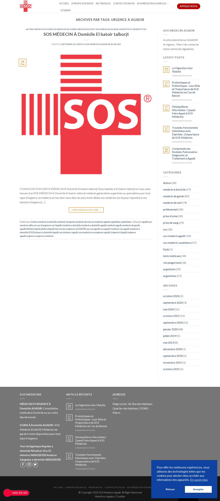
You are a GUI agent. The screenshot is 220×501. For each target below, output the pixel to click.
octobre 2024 (171, 296)
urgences (30, 236)
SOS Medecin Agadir (110, 492)
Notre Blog (103, 3)
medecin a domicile (71, 225)
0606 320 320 (19, 492)
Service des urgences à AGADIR (70, 229)
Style (166, 249)
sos (88, 229)
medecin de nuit (86, 29)
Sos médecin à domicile (151, 3)
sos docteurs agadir (68, 232)
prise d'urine (170, 216)
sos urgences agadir (100, 232)
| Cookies (120, 496)
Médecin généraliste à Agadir (40, 229)
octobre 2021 (171, 315)
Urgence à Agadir (119, 232)
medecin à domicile (45, 29)
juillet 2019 (169, 335)
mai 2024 (168, 309)
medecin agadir (114, 225)
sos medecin (85, 232)
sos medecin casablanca (177, 242)
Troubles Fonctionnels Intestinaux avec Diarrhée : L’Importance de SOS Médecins (185, 132)
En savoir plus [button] (199, 479)
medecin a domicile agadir (93, 225)
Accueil (64, 3)
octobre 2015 (171, 369)
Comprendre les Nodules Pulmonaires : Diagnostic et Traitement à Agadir (185, 153)
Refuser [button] (170, 489)
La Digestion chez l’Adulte (182, 69)
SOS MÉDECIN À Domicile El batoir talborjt (86, 34)
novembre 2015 (172, 362)
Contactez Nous (124, 3)
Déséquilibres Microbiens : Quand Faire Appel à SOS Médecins (183, 111)
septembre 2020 (173, 322)
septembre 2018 (173, 355)
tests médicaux (172, 255)
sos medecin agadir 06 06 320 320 (102, 44)
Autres (30, 29)
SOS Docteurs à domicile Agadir (44, 232)
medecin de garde (67, 29)
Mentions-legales (105, 496)
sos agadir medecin (109, 229)
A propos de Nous (82, 3)
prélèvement (170, 209)
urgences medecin (45, 236)
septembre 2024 (173, 302)
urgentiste (125, 29)
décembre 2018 (172, 349)
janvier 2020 (170, 329)
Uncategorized (172, 262)
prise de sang (170, 222)
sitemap (65, 10)
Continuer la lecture (86, 210)
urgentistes (139, 29)
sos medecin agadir (107, 29)
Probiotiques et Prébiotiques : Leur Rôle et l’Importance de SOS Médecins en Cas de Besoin (186, 89)
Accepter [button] (198, 489)
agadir (145, 221)
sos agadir (95, 229)
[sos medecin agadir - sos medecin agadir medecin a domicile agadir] (37, 6)
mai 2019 (168, 342)
